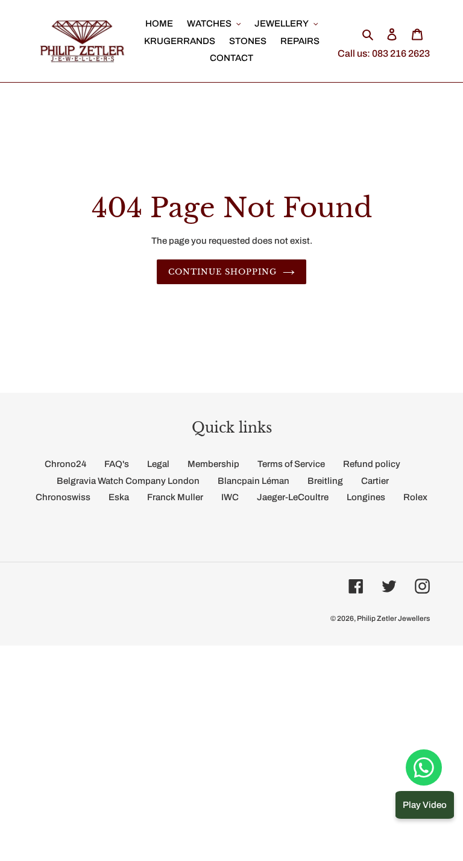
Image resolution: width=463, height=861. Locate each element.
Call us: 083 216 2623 (384, 53)
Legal (158, 464)
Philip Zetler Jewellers (393, 618)
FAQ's (116, 464)
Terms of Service (291, 464)
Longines (366, 497)
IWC (230, 497)
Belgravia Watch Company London (128, 481)
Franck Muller (175, 497)
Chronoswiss (63, 497)
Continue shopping (222, 272)
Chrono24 (65, 464)
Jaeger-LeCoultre (293, 497)
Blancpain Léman (253, 481)
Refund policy (371, 464)
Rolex (415, 497)
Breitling (325, 481)
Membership (213, 464)
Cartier (375, 481)
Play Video (425, 805)
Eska (119, 497)
